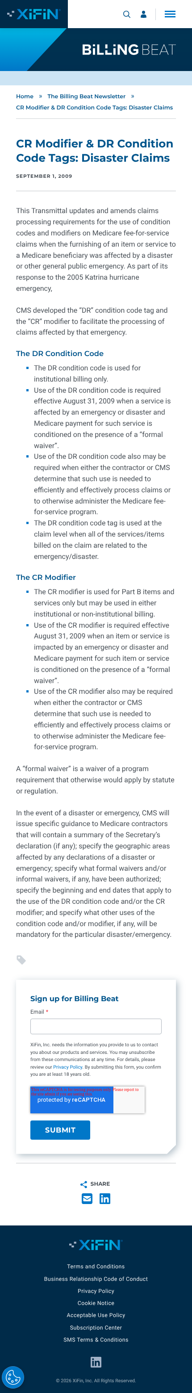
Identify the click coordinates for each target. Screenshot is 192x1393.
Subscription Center (96, 1328)
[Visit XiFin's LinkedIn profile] (96, 1362)
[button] (170, 14)
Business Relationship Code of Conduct (96, 1279)
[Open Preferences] (13, 1377)
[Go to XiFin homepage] (34, 14)
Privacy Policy (67, 1067)
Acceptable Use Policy (96, 1315)
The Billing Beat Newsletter (86, 96)
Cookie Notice (96, 1303)
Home (24, 96)
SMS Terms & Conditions (96, 1340)
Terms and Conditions (96, 1266)
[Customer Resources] (143, 14)
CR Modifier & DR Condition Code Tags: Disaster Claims (94, 108)
